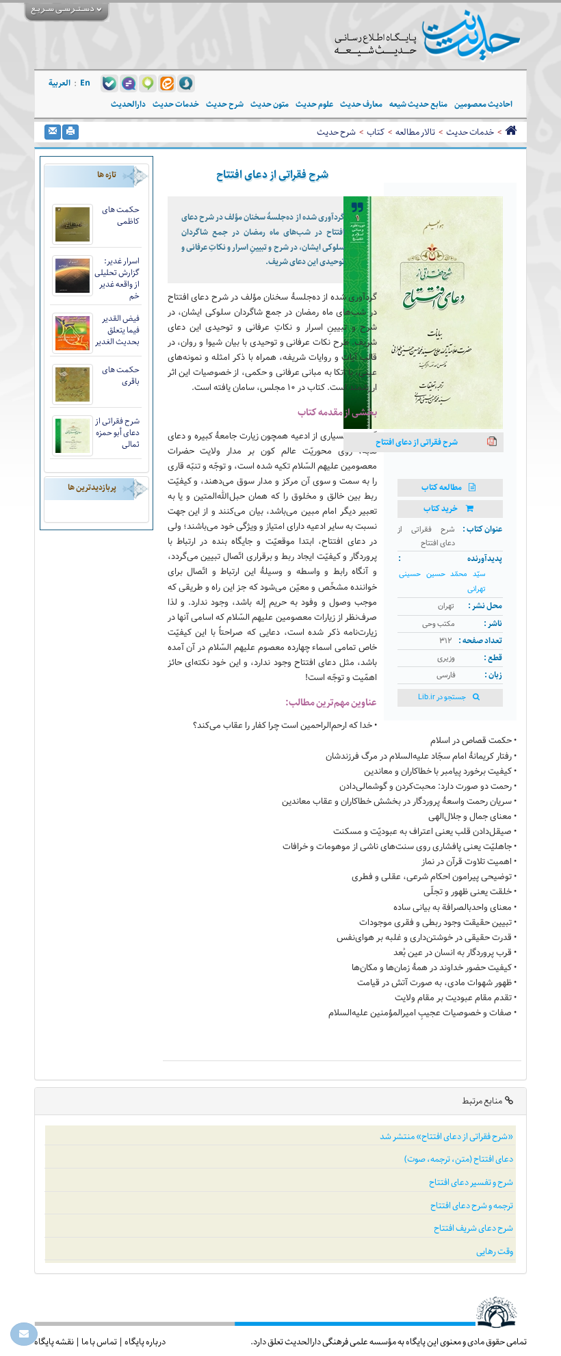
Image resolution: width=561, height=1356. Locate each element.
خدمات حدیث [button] (176, 104)
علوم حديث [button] (314, 104)
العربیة (59, 83)
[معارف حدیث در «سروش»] (186, 83)
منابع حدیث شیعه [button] (418, 104)
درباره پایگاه (145, 1341)
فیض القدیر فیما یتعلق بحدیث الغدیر (117, 330)
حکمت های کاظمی (121, 215)
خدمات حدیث (470, 132)
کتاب (375, 132)
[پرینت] (70, 132)
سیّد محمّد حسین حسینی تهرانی (442, 582)
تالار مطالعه (415, 132)
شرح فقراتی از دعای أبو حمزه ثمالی (117, 433)
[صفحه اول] (511, 132)
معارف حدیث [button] (361, 104)
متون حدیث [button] (269, 104)
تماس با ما (99, 1341)
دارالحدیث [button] (128, 104)
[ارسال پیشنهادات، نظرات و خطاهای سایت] (24, 1334)
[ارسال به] (52, 132)
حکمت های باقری (121, 375)
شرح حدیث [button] (225, 104)
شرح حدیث (336, 132)
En (85, 83)
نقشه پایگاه (54, 1341)
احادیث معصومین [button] (483, 104)
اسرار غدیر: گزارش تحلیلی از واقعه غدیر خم (117, 278)
